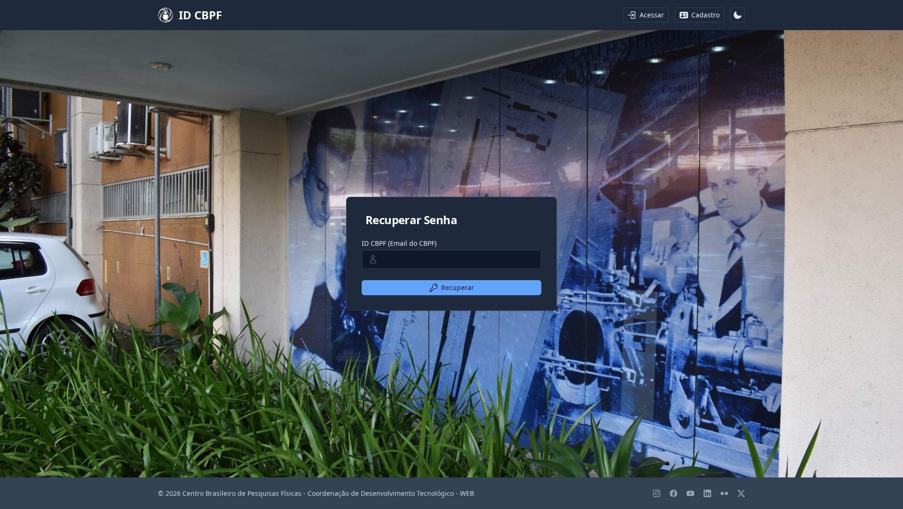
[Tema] (737, 15)
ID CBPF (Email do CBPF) (399, 243)
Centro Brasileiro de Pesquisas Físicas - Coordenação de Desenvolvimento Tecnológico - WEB (328, 493)
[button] (737, 15)
